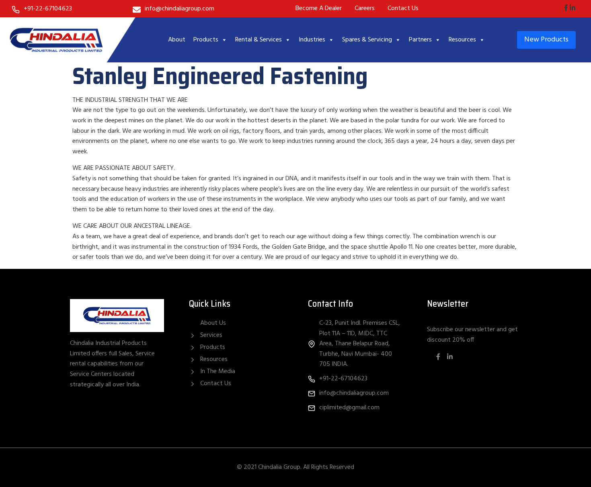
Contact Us (215, 383)
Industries (312, 40)
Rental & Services (258, 40)
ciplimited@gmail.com (349, 407)
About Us (213, 323)
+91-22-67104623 (48, 9)
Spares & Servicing (367, 40)
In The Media (217, 371)
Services (211, 335)
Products (205, 40)
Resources (462, 40)
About (176, 40)
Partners (420, 40)
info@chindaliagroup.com (179, 9)
